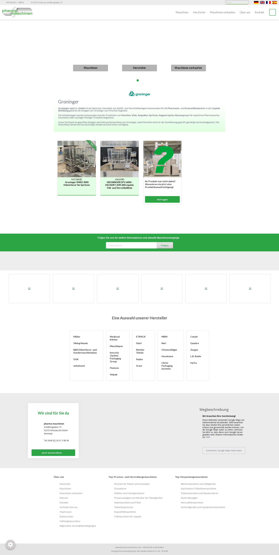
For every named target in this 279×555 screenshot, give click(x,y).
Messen (64, 497)
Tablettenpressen (123, 507)
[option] (29, 288)
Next (273, 52)
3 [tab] (141, 80)
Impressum (65, 511)
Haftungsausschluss (70, 521)
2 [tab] (138, 80)
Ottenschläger (169, 349)
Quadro (194, 343)
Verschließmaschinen (192, 502)
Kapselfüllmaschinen (125, 511)
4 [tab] (145, 80)
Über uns (245, 12)
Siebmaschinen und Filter (127, 502)
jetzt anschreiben (52, 452)
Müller (76, 336)
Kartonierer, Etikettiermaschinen (198, 488)
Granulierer (120, 488)
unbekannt (79, 365)
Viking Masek (80, 343)
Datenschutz (66, 516)
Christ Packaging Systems (166, 365)
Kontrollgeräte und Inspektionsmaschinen (203, 507)
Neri (163, 343)
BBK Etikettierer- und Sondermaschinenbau (85, 351)
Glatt (139, 343)
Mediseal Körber (115, 338)
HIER (208, 437)
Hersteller (199, 12)
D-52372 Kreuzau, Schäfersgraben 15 (46, 2)
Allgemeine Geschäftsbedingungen (78, 525)
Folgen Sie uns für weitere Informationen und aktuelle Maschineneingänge (138, 238)
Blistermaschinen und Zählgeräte (198, 483)
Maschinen (182, 12)
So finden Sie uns (68, 507)
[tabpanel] (139, 52)
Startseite (65, 483)
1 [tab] (134, 80)
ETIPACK (141, 336)
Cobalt (194, 336)
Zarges (194, 349)
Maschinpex (116, 346)
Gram (139, 365)
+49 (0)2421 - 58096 (15, 2)
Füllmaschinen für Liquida (127, 516)
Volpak (113, 374)
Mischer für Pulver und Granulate (132, 483)
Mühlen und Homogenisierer (129, 493)
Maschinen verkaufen (222, 12)
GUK (75, 359)
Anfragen (162, 199)
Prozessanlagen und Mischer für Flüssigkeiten (138, 497)
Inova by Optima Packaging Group (115, 357)
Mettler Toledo (140, 351)
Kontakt (259, 12)
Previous (5, 55)
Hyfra (193, 362)
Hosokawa (167, 356)
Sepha (139, 359)
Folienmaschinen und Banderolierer (200, 493)
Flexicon (114, 367)
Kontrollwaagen (189, 497)
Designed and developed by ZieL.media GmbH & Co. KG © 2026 (139, 551)
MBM (164, 336)
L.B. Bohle (195, 356)
